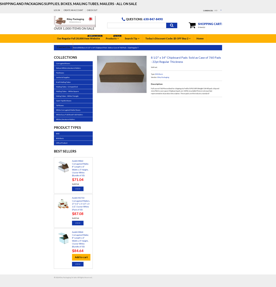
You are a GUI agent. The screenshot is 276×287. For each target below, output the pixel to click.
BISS (57, 134)
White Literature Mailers (65, 119)
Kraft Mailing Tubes (63, 82)
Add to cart (81, 257)
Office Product (61, 143)
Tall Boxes (60, 105)
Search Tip (131, 38)
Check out (92, 10)
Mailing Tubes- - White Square (67, 91)
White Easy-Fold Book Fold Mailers (69, 115)
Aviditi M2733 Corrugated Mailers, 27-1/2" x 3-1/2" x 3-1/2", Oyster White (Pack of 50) (81, 204)
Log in (57, 10)
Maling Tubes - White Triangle (67, 96)
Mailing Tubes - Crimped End (67, 87)
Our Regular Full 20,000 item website (79, 37)
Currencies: (208, 10)
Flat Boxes (60, 73)
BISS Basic (159, 74)
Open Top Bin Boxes (63, 101)
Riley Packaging (163, 77)
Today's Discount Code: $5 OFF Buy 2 (166, 38)
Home (200, 38)
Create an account (73, 10)
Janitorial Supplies (63, 77)
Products (113, 37)
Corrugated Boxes (63, 63)
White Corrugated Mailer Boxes (68, 110)
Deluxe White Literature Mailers (68, 68)
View (77, 189)
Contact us (63, 47)
